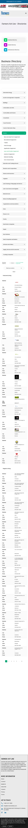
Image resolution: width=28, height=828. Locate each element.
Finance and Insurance (8, 173)
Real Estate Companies (8, 224)
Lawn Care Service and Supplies (10, 188)
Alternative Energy (7, 92)
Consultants (6, 118)
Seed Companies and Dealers (10, 239)
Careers (3, 789)
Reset (14, 271)
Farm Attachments (9, 160)
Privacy (3, 792)
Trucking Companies (8, 254)
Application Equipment (10, 148)
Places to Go (6, 214)
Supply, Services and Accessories (11, 249)
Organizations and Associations (10, 204)
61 (21, 661)
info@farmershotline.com (10, 806)
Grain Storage (7, 145)
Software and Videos (8, 244)
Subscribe (3, 786)
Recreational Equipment (10, 140)
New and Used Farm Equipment (12, 137)
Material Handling (8, 157)
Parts (4, 209)
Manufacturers (6, 193)
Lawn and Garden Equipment (11, 151)
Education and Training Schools (10, 163)
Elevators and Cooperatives (10, 168)
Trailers (6, 142)
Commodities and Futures (9, 112)
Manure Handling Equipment (10, 199)
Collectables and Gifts (8, 107)
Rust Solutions (6, 234)
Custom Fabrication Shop (9, 128)
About (2, 779)
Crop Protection (7, 123)
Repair (4, 229)
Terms (2, 794)
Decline (10, 826)
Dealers (5, 133)
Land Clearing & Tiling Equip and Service (12, 183)
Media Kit (3, 784)
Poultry (5, 219)
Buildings (5, 102)
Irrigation (5, 178)
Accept (4, 826)
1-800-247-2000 (8, 803)
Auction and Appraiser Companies (11, 97)
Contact (3, 781)
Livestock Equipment (9, 154)
